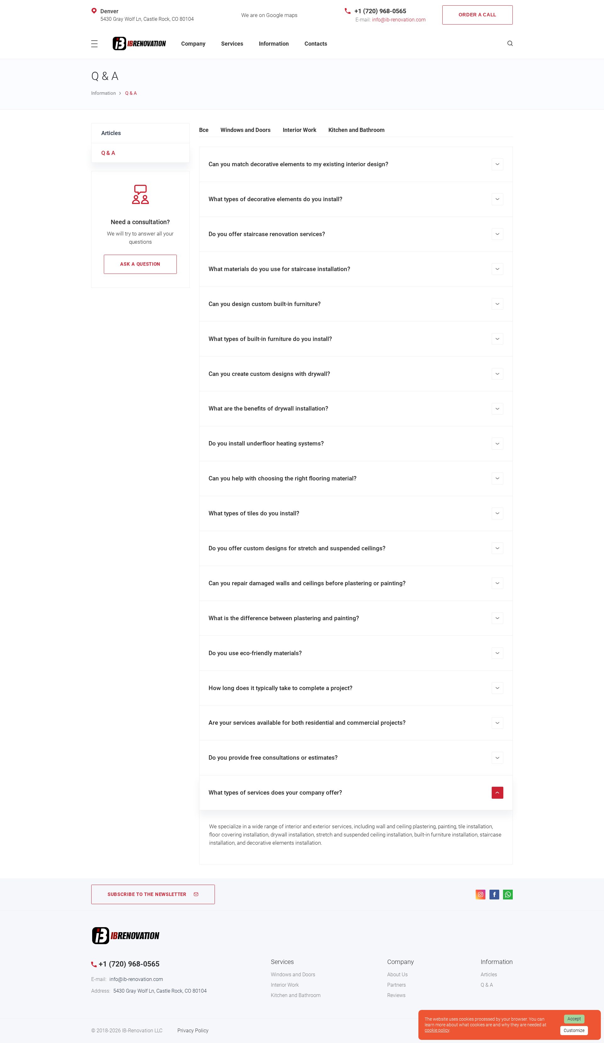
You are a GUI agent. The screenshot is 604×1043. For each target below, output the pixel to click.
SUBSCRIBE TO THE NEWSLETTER (147, 894)
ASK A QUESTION (140, 264)
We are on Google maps (269, 15)
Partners (396, 985)
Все (204, 130)
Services (232, 43)
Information (274, 43)
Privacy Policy (193, 1031)
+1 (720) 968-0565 (380, 11)
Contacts (316, 43)
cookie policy (437, 1030)
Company (193, 43)
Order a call (477, 14)
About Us (397, 975)
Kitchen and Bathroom (356, 130)
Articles (111, 133)
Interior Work (299, 130)
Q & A (108, 153)
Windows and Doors (246, 130)
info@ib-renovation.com (399, 20)
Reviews (396, 995)
